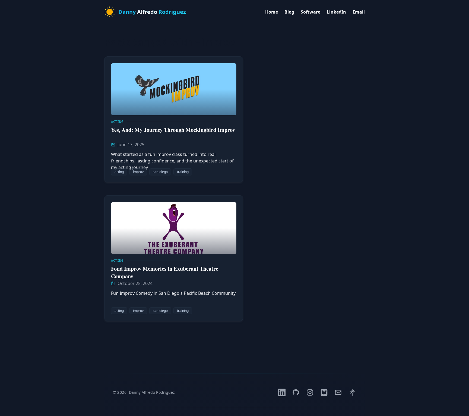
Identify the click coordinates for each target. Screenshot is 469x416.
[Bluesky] (324, 392)
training (183, 171)
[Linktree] (352, 392)
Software (310, 12)
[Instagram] (310, 392)
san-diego (160, 171)
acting (119, 171)
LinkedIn (336, 12)
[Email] (338, 392)
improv (138, 171)
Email (359, 12)
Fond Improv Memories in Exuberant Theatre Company (164, 272)
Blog (289, 12)
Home (271, 12)
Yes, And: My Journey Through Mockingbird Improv (173, 130)
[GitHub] (296, 392)
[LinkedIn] (282, 392)
